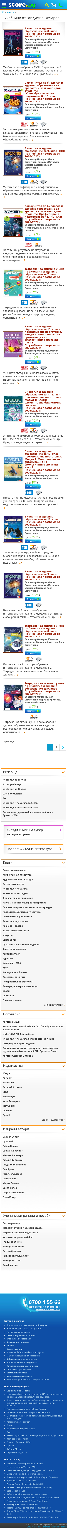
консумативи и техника (21, 1335)
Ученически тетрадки (15, 893)
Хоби (5, 967)
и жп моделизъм (22, 1359)
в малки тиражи (22, 1365)
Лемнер (10, 1425)
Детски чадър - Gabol (17, 1490)
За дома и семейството (16, 930)
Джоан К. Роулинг (13, 1150)
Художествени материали (19, 1338)
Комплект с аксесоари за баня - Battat (25, 1463)
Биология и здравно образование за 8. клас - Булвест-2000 (28, 814)
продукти (18, 1342)
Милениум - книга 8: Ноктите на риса (25, 1473)
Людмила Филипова (14, 1164)
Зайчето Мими (14, 1449)
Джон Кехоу (9, 1197)
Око (9, 1432)
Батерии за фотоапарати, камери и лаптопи (28, 1379)
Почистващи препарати (18, 1332)
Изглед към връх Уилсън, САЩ (21, 1467)
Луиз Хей (8, 1141)
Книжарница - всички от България (27, 1325)
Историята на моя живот (18, 1421)
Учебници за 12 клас (14, 789)
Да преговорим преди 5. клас (21, 1428)
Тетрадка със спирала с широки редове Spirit (28, 1412)
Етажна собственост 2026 (18, 1442)
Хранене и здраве (13, 925)
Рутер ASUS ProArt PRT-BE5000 (21, 1480)
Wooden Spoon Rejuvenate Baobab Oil (25, 1484)
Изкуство (8, 935)
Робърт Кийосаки (13, 1160)
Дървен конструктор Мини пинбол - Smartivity (29, 1487)
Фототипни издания (14, 949)
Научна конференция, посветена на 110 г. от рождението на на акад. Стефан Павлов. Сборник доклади (34, 1395)
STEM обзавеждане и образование (23, 1355)
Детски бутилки (12, 1251)
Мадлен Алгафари (13, 1155)
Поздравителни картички (18, 981)
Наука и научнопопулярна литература (24, 902)
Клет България (11, 1101)
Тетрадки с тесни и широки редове (23, 1227)
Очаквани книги (12, 1000)
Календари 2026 (12, 963)
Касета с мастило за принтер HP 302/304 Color (29, 1507)
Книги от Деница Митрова (18, 1055)
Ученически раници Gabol (18, 1237)
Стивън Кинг (10, 1178)
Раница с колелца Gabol (16, 1255)
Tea (4, 798)
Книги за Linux (11, 1021)
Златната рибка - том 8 (17, 1438)
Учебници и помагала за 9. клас (20, 802)
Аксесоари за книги (14, 977)
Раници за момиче (13, 1246)
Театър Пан (9, 1105)
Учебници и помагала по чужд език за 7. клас (28, 1038)
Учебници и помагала (15, 888)
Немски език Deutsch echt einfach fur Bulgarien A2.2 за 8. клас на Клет (33, 1028)
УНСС (6, 1091)
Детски (15, 1349)
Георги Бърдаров (12, 1173)
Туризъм (8, 958)
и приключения (19, 1369)
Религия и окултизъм (15, 921)
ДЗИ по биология (12, 793)
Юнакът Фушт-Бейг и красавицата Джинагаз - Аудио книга (35, 1435)
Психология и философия (17, 916)
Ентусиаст (8, 1082)
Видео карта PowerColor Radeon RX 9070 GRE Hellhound (33, 1517)
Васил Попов (10, 1187)
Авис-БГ (7, 1077)
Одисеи (10, 1445)
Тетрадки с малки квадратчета (20, 1232)
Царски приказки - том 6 (18, 1390)
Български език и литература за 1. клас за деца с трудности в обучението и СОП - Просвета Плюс (30, 1050)
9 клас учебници (12, 784)
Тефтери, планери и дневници (20, 986)
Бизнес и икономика (14, 870)
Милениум (9, 1096)
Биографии (9, 939)
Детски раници (11, 1223)
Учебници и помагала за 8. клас (20, 807)
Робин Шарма (10, 1146)
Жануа (6, 1073)
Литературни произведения (19, 1043)
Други (6, 990)
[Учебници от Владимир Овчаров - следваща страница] (63, 747)
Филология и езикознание (18, 898)
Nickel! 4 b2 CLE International (18, 1034)
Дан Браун (8, 1169)
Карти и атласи (11, 953)
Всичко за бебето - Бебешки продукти (25, 1352)
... (55, 74)
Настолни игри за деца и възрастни (24, 1328)
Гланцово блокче (12, 1241)
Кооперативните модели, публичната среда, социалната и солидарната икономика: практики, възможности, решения (35, 1403)
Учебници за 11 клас (14, 779)
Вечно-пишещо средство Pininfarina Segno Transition (32, 1477)
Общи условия (33, 1526)
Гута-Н (6, 1115)
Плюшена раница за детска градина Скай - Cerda (30, 1470)
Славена (7, 1110)
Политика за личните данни (54, 1526)
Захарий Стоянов (12, 1087)
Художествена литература (18, 879)
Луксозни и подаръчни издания (21, 944)
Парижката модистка (17, 1452)
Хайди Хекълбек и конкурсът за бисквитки (27, 1494)
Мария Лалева (11, 1183)
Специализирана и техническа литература (27, 907)
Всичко (22, 1362)
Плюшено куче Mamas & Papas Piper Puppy (27, 1501)
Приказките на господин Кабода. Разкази (26, 1409)
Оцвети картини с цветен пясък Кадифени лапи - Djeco (33, 1497)
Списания (8, 995)
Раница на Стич (12, 1260)
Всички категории (53, 1004)
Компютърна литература (17, 874)
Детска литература (13, 884)
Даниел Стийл (11, 1136)
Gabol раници (10, 1265)
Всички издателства (52, 1119)
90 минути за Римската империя (22, 1504)
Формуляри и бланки (15, 972)
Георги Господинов (13, 1192)
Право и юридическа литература (22, 911)
